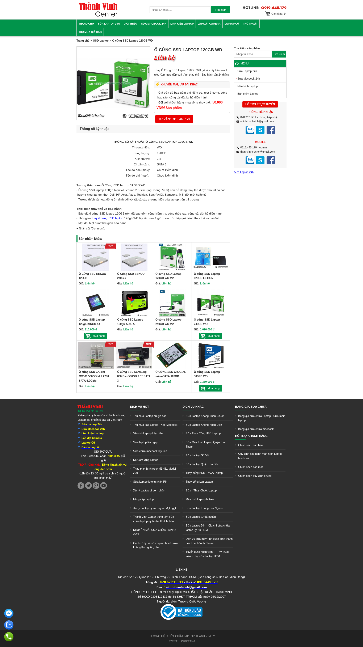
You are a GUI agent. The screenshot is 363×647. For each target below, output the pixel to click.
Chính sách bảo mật (250, 467)
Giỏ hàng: (278, 13)
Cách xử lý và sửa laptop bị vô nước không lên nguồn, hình (156, 545)
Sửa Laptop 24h (109, 23)
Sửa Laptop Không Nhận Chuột (205, 416)
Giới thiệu (130, 23)
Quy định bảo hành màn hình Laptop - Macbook (261, 456)
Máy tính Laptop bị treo (200, 499)
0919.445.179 (248, 147)
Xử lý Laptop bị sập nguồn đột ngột (154, 508)
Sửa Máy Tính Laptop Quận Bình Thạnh (206, 444)
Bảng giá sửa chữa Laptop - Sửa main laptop (261, 418)
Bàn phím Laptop (247, 93)
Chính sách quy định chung (254, 475)
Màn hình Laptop (247, 86)
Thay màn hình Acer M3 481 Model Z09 (154, 471)
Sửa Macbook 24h (153, 23)
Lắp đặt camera (209, 23)
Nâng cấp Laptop (143, 499)
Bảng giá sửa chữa (251, 406)
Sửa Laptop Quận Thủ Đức (202, 464)
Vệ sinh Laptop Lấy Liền (148, 433)
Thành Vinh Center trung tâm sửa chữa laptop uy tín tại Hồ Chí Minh (154, 519)
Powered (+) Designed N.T (181, 640)
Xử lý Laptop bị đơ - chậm (149, 490)
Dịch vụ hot (139, 406)
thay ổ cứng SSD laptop (107, 218)
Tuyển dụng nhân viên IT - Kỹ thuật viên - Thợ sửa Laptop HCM (207, 554)
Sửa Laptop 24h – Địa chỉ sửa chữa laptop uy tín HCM (208, 528)
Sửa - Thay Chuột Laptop (201, 490)
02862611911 (248, 117)
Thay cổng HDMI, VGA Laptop (204, 472)
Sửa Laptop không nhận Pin (150, 481)
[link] (98, 15)
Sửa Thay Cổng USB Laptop (203, 433)
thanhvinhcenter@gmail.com (257, 151)
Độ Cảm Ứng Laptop (145, 459)
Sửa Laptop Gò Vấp (198, 455)
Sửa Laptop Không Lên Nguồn (204, 508)
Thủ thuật (250, 23)
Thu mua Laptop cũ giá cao (149, 416)
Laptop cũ (232, 23)
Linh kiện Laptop (182, 23)
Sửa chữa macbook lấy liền (150, 451)
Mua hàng (99, 335)
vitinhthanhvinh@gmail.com (257, 121)
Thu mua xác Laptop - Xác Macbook (155, 424)
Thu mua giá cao (90, 32)
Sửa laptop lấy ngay (145, 442)
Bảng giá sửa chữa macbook (256, 429)
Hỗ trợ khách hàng (251, 435)
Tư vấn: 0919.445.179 (174, 119)
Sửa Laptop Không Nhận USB (204, 424)
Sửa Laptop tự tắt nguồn (201, 516)
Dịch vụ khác (193, 406)
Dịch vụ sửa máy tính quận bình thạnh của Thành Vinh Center (209, 541)
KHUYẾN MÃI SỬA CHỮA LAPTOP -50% (155, 532)
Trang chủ (86, 23)
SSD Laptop (101, 40)
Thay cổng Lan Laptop (199, 481)
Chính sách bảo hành (251, 445)
